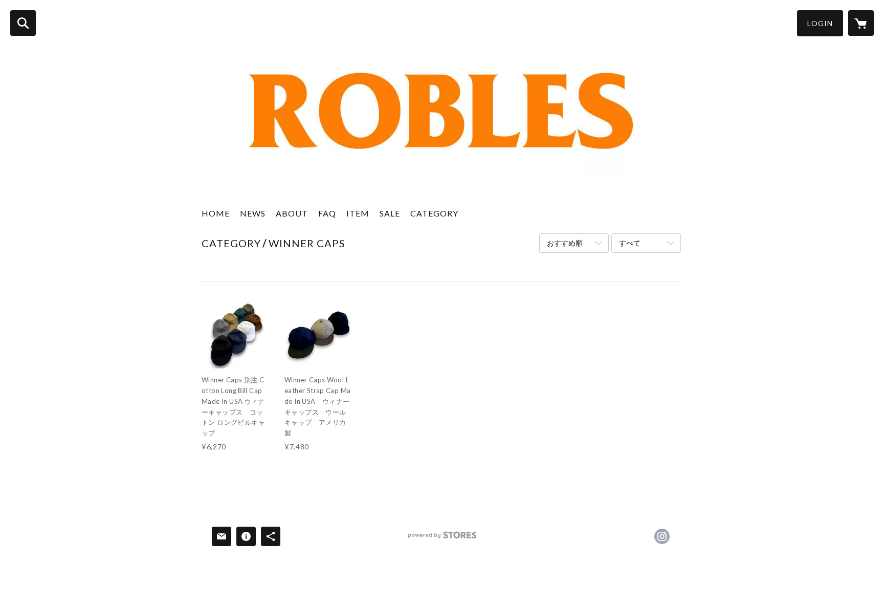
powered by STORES (442, 538)
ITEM (357, 213)
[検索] (23, 23)
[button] (820, 23)
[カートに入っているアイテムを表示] (861, 23)
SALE (390, 213)
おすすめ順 (565, 243)
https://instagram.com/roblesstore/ (662, 536)
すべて (629, 243)
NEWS (253, 213)
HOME (216, 213)
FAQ (327, 213)
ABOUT (292, 213)
